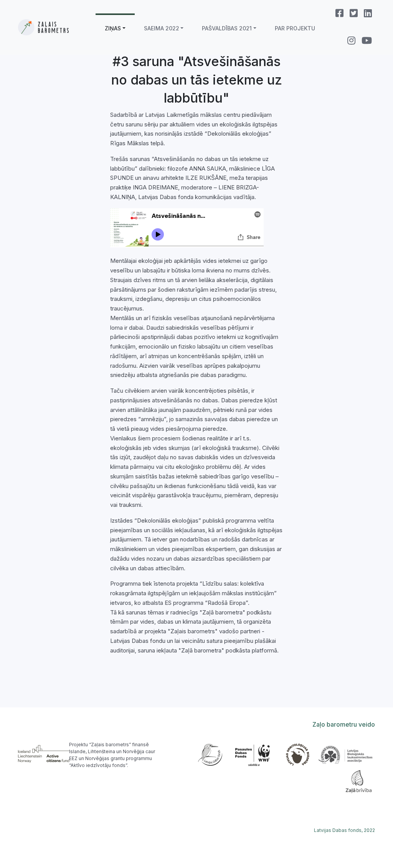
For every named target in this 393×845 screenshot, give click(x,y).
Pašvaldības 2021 (227, 28)
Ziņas (113, 28)
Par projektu (295, 28)
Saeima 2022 (161, 28)
